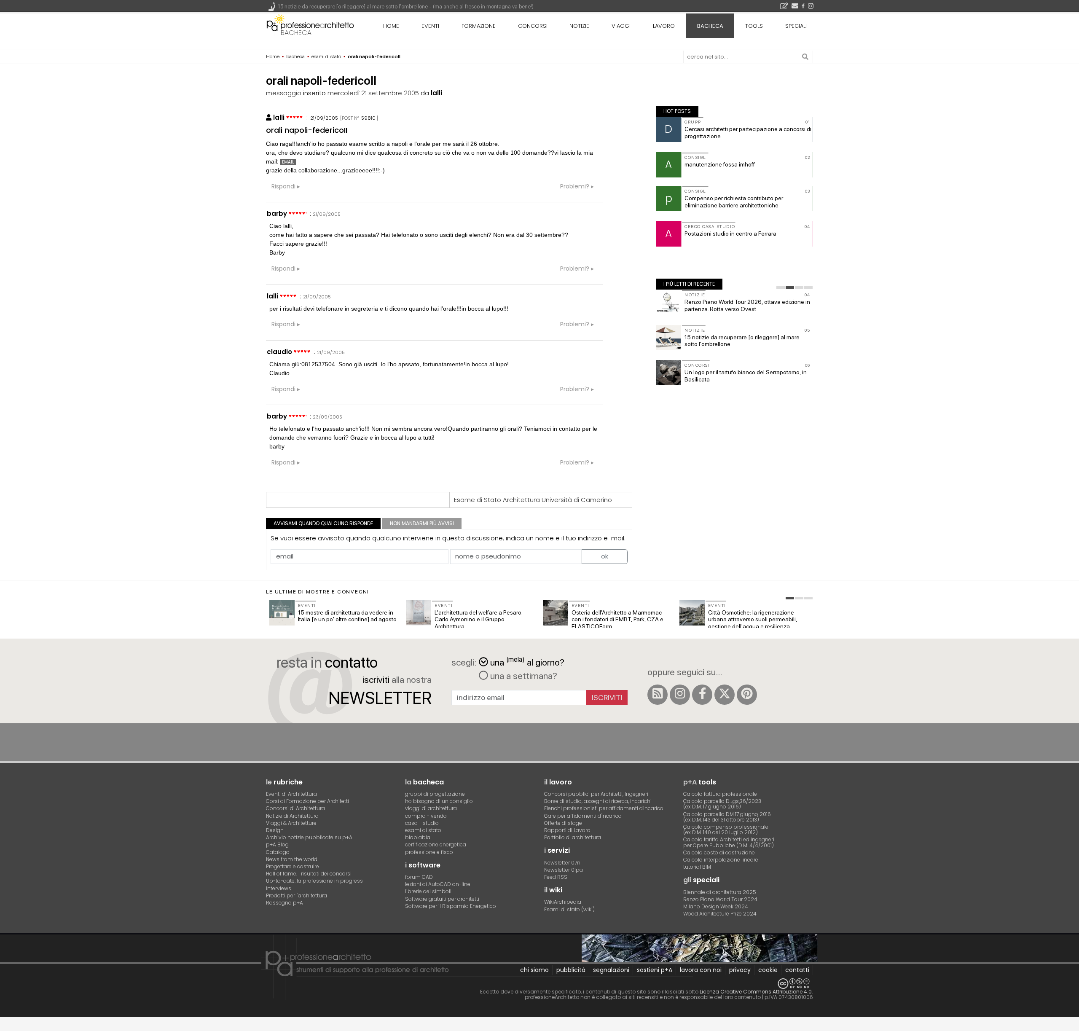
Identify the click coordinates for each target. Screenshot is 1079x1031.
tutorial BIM (697, 866)
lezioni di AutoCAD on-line (437, 884)
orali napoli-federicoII (306, 130)
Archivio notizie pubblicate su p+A (309, 837)
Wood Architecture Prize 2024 (720, 913)
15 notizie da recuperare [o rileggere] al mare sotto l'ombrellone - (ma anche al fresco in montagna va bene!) (406, 6)
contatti (797, 970)
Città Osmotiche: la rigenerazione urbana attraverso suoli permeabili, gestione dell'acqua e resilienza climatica (752, 623)
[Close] (5, 1027)
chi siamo (534, 970)
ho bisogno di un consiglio (439, 801)
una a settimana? (522, 675)
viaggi (621, 26)
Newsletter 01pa (563, 869)
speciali (796, 26)
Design (275, 830)
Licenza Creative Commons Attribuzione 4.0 (756, 991)
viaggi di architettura (431, 808)
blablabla (417, 837)
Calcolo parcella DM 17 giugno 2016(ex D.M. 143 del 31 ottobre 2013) (727, 817)
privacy (740, 970)
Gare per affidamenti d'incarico (583, 815)
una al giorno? (527, 661)
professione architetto (310, 24)
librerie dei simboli (428, 891)
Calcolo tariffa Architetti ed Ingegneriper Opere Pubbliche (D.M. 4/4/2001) (728, 842)
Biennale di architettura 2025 (719, 892)
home (391, 26)
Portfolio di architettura (572, 837)
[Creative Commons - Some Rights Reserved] (539, 983)
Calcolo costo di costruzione (719, 852)
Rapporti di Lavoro (567, 830)
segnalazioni (611, 970)
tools (754, 26)
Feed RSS (555, 877)
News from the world (291, 859)
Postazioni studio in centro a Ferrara (730, 233)
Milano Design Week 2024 (715, 906)
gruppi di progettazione (435, 793)
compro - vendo (426, 815)
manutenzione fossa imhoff (719, 164)
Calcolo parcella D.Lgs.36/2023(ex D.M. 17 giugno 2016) (722, 803)
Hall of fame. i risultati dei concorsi (309, 873)
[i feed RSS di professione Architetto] (657, 695)
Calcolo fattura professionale (720, 793)
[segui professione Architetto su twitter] (724, 695)
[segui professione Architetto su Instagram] (680, 695)
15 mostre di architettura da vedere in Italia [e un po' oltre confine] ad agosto (347, 616)
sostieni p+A (654, 970)
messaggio (283, 93)
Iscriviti (607, 697)
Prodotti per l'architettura (296, 895)
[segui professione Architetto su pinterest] (747, 695)
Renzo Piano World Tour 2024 (720, 899)
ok (604, 556)
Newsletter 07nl (563, 862)
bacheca (296, 33)
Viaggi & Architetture (291, 823)
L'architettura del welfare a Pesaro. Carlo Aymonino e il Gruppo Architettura (478, 619)
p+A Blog (277, 844)
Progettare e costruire (292, 866)
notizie (579, 26)
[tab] (780, 287)
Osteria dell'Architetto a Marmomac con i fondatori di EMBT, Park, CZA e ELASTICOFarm (617, 619)
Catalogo (278, 852)
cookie (768, 970)
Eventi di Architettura (291, 793)
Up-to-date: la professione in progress (314, 880)
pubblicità (570, 970)
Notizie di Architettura (292, 815)
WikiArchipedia (562, 901)
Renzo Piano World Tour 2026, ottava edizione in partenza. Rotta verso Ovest (747, 305)
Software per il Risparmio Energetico (450, 906)
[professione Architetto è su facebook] (702, 695)
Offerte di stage (563, 823)
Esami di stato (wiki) (569, 909)
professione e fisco (429, 852)
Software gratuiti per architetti (442, 898)
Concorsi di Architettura (295, 808)
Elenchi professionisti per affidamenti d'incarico (603, 808)
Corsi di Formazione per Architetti (307, 801)
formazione (479, 26)
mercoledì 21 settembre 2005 (373, 93)
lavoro (664, 26)
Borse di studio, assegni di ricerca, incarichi (598, 801)
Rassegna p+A (284, 902)
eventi (430, 26)
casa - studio (422, 823)
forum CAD (419, 877)
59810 (368, 118)
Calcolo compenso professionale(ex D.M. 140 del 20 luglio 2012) (725, 829)
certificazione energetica (435, 844)
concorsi (533, 26)
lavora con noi (701, 970)
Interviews (278, 888)
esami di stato (423, 830)
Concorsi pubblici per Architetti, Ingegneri (596, 793)
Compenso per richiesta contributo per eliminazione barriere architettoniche (733, 202)
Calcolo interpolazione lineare (720, 859)
